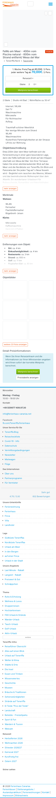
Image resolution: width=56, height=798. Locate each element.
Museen (9, 687)
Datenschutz (11, 445)
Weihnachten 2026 (14, 743)
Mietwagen (10, 459)
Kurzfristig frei (11, 756)
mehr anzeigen (10, 188)
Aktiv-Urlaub (11, 633)
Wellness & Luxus (13, 601)
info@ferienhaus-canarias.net (17, 414)
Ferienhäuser (9, 789)
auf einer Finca (12, 556)
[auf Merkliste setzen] (50, 13)
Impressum (8, 795)
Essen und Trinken (14, 674)
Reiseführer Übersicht (15, 646)
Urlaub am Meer (12, 547)
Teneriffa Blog (11, 432)
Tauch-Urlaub (11, 624)
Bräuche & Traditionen (15, 692)
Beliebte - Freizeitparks (16, 715)
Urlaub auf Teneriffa (14, 655)
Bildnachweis (21, 795)
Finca (7, 516)
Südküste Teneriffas (14, 537)
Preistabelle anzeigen (28, 377)
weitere (28, 637)
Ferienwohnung (12, 506)
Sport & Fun (10, 719)
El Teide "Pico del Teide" (16, 706)
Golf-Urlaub (10, 628)
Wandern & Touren (14, 724)
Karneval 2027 (12, 752)
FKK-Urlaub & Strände (15, 615)
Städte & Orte (11, 664)
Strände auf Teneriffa (15, 701)
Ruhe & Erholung (13, 596)
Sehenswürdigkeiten (15, 696)
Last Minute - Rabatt (14, 570)
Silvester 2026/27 (13, 747)
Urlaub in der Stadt (14, 560)
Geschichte (10, 683)
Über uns (9, 473)
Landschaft (10, 710)
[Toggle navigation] (50, 4)
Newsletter (10, 455)
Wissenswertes (12, 678)
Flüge (7, 464)
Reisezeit (27, 78)
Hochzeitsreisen (13, 610)
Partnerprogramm (13, 478)
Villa (7, 520)
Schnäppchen (11, 584)
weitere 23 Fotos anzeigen (15, 344)
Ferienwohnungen (31, 792)
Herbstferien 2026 (13, 738)
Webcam (9, 728)
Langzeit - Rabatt (13, 575)
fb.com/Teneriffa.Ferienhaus (16, 423)
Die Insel (9, 669)
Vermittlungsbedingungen (17, 450)
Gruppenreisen (12, 606)
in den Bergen (11, 551)
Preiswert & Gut (12, 579)
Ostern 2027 (11, 761)
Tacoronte (28, 61)
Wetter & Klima (12, 660)
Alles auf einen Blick (14, 651)
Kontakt (45, 792)
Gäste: (27, 84)
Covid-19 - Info (12, 441)
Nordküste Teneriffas (15, 542)
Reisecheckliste (12, 436)
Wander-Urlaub (12, 619)
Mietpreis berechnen (28, 90)
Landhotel (9, 525)
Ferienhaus (10, 511)
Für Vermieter (11, 482)
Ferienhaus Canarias (20, 786)
